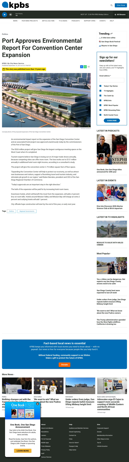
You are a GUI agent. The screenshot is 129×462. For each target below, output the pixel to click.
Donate (64, 364)
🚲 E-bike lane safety (107, 38)
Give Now (121, 5)
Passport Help (73, 446)
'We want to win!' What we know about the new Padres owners (109, 312)
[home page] (15, 5)
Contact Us (72, 435)
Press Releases (45, 446)
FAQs (70, 439)
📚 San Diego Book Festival (109, 42)
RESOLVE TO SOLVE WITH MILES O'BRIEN (110, 244)
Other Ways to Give (103, 439)
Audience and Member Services (78, 428)
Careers (43, 435)
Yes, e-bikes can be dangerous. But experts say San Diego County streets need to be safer (111, 281)
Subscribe (112, 120)
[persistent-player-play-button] (4, 14)
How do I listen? (74, 442)
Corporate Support (103, 428)
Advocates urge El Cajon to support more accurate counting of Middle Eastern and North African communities (110, 404)
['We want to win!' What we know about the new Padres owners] (48, 385)
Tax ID (99, 442)
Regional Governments (27, 211)
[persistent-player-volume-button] (10, 14)
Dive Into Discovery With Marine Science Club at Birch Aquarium (110, 207)
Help (112, 21)
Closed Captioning (74, 432)
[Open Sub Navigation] (19, 21)
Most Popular (103, 253)
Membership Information (105, 435)
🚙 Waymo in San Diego (108, 46)
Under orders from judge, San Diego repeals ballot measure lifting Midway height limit (111, 301)
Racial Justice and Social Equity (106, 397)
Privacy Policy (45, 450)
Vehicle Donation (102, 446)
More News (7, 374)
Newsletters (45, 432)
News (15, 21)
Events (103, 21)
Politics (5, 34)
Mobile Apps (45, 442)
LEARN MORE (23, 450)
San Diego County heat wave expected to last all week (108, 291)
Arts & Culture (48, 21)
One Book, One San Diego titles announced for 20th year (109, 171)
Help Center (72, 450)
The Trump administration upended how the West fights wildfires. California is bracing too (111, 322)
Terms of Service (46, 457)
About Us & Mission (47, 428)
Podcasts (76, 21)
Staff (42, 453)
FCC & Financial (46, 439)
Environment (69, 397)
